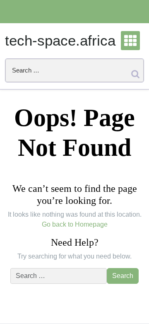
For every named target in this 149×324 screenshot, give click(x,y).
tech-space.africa (60, 40)
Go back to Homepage (75, 224)
